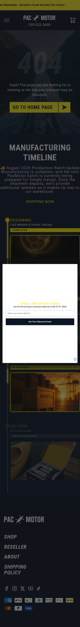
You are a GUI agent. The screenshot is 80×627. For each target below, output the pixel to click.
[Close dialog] (75, 359)
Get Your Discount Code (40, 322)
